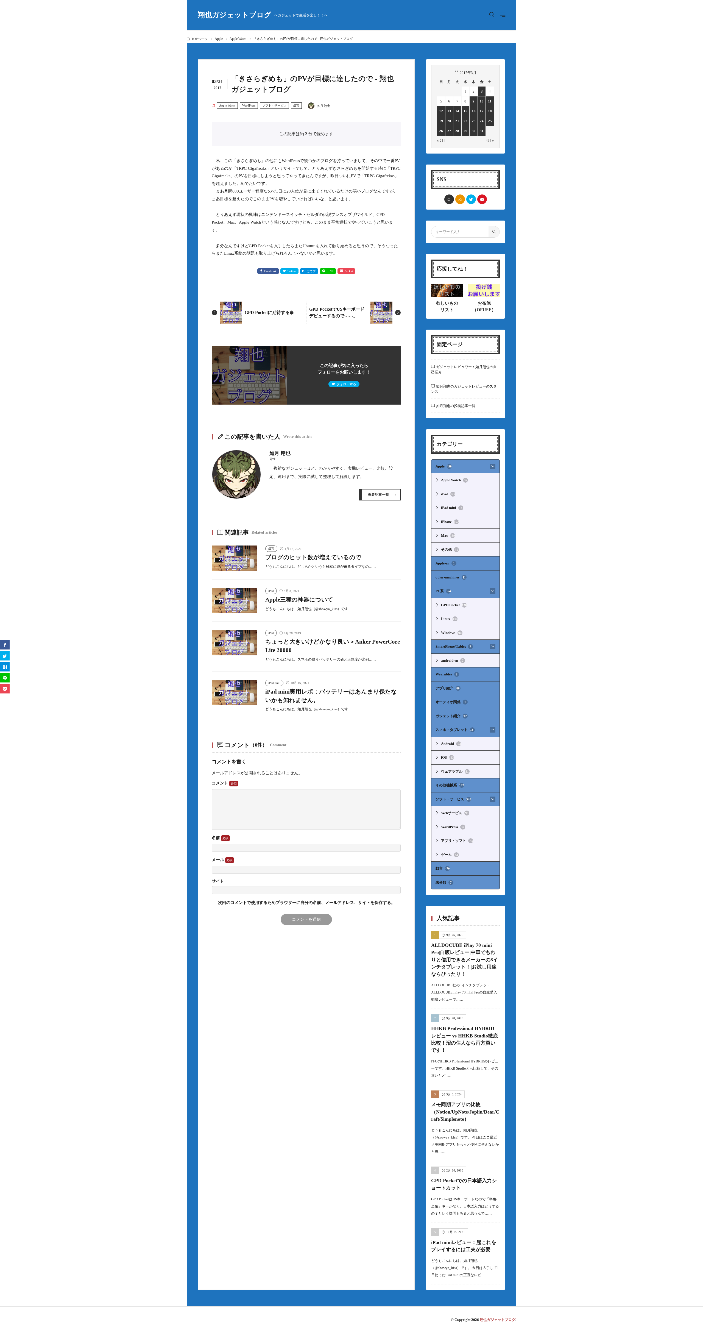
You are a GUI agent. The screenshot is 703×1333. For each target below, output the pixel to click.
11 (490, 101)
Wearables (446, 674)
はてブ (311, 271)
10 (482, 101)
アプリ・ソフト (457, 841)
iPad (271, 590)
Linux (449, 619)
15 (465, 111)
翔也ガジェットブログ (263, 15)
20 (449, 121)
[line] (5, 677)
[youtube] (482, 199)
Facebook (270, 271)
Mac (448, 535)
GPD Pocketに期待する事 (269, 312)
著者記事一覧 (378, 494)
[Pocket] (5, 688)
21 (457, 121)
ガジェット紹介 (451, 716)
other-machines (451, 577)
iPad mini (274, 682)
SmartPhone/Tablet (453, 646)
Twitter (291, 271)
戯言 (296, 105)
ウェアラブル (455, 771)
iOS (447, 757)
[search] (494, 231)
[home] (449, 199)
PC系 (443, 591)
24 (482, 121)
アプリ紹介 (448, 688)
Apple (219, 39)
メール (218, 860)
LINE (330, 271)
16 (474, 111)
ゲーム (449, 855)
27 (449, 131)
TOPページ (199, 39)
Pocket (348, 271)
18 (490, 111)
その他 (449, 549)
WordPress (248, 105)
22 (465, 121)
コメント (220, 783)
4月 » (490, 140)
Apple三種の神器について (299, 600)
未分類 (444, 882)
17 (482, 111)
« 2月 (441, 140)
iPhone (450, 522)
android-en (452, 660)
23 (474, 121)
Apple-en (445, 563)
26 (441, 131)
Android (451, 744)
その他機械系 (450, 785)
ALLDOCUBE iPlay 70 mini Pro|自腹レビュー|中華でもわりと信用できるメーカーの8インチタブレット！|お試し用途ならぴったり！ (464, 959)
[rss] (460, 199)
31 (482, 131)
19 (441, 121)
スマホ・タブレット (455, 730)
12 (441, 111)
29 (465, 131)
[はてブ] (5, 666)
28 (457, 131)
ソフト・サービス (274, 105)
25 (490, 121)
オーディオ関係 (451, 702)
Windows (451, 633)
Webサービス (454, 813)
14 (457, 111)
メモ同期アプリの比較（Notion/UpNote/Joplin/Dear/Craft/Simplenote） (465, 1112)
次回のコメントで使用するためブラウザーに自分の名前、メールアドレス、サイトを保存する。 (306, 902)
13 (449, 111)
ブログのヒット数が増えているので (313, 557)
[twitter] (471, 199)
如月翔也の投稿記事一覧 (455, 406)
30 (474, 131)
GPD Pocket (454, 605)
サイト (218, 881)
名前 (216, 838)
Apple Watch (238, 39)
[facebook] (5, 644)
